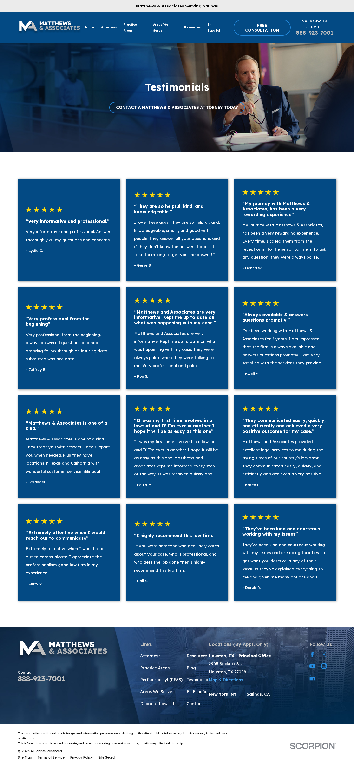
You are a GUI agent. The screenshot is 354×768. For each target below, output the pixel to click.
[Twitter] (324, 654)
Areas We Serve (156, 691)
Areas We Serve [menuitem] (160, 27)
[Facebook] (312, 654)
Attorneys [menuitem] (109, 27)
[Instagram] (324, 666)
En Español (198, 691)
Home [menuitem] (89, 27)
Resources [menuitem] (192, 27)
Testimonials (199, 679)
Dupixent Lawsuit (157, 703)
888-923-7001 (315, 32)
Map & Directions (226, 679)
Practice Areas (155, 667)
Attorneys (150, 655)
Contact (195, 703)
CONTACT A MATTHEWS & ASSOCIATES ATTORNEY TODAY (177, 107)
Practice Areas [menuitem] (130, 27)
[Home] (49, 27)
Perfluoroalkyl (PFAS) (161, 679)
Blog (191, 667)
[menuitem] (25, 757)
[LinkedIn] (312, 678)
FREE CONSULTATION (262, 28)
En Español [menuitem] (214, 27)
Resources (197, 655)
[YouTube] (312, 666)
